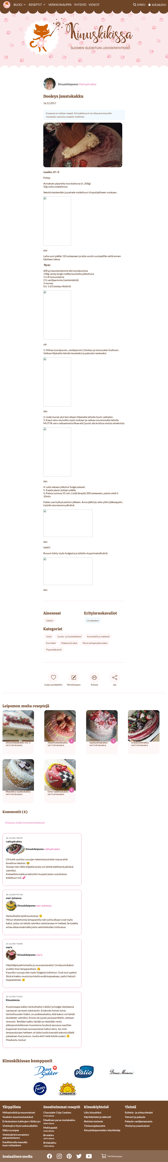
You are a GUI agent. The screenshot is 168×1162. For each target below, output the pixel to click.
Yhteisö (80, 4)
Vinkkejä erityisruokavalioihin (20, 1125)
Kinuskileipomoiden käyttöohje (102, 1130)
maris (39, 954)
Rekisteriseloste (93, 1121)
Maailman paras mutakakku (59, 1120)
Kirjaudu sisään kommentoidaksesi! (25, 822)
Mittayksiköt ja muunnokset (18, 1112)
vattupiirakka (52, 849)
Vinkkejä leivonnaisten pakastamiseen (15, 1136)
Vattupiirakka (87, 84)
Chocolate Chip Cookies (57, 1112)
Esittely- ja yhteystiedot (139, 1112)
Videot (94, 4)
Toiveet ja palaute (135, 1116)
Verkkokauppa (60, 4)
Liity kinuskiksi (92, 1112)
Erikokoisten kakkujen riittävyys (21, 1121)
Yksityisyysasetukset (137, 1125)
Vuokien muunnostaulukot (17, 1116)
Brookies (48, 1135)
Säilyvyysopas (10, 1130)
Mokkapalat (50, 1127)
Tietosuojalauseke (94, 1125)
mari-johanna (43, 905)
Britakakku (49, 1142)
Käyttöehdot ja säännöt (97, 1116)
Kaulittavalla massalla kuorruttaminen (14, 1144)
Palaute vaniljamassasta (138, 1121)
